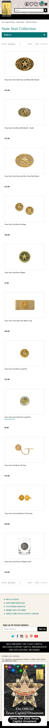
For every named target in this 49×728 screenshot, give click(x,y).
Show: (30, 44)
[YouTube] (36, 636)
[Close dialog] (44, 665)
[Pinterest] (31, 636)
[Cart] (41, 6)
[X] (12, 636)
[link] (24, 690)
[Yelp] (26, 636)
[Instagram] (21, 636)
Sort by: (4, 44)
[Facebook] (17, 636)
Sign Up (42, 629)
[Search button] (45, 10)
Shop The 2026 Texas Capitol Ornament (24, 720)
